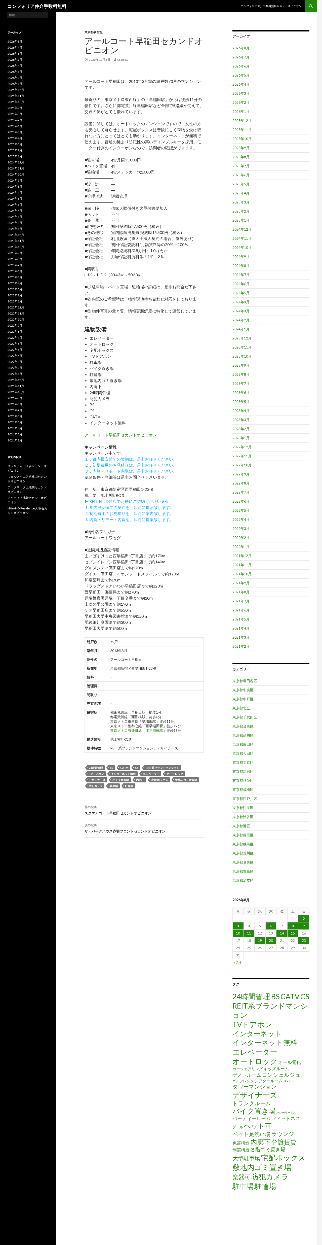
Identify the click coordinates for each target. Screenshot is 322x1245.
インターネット (256, 1033)
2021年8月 (241, 592)
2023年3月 (241, 420)
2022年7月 (241, 492)
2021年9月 (241, 583)
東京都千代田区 (244, 717)
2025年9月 (241, 148)
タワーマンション (254, 1086)
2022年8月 (241, 483)
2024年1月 (241, 329)
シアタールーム (268, 1080)
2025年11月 (242, 129)
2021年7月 (241, 601)
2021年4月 (241, 628)
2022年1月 (241, 546)
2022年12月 (242, 447)
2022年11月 (242, 456)
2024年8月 (241, 265)
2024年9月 (241, 256)
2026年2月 (241, 102)
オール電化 (289, 1062)
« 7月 (238, 962)
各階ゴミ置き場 (268, 1149)
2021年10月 (242, 574)
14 (282, 933)
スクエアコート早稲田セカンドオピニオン (118, 810)
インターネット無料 (123, 773)
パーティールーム (251, 1118)
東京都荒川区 (243, 853)
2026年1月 (241, 111)
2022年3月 (241, 528)
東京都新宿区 (94, 32)
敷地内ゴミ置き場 (186, 779)
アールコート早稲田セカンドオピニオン (121, 434)
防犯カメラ (96, 785)
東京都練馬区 (243, 844)
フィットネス (285, 1118)
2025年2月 (241, 211)
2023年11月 (242, 347)
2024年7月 (241, 274)
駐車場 (114, 785)
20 (271, 940)
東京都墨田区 (243, 744)
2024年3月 (241, 311)
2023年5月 (241, 401)
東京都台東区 (243, 726)
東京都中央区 (243, 690)
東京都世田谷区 (244, 681)
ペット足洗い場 (251, 1134)
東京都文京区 (243, 762)
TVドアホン (96, 773)
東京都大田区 (243, 753)
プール (237, 1127)
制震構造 (241, 1149)
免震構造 (241, 1143)
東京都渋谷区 (243, 817)
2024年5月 (241, 293)
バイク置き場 (120, 779)
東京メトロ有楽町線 (126, 730)
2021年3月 (241, 637)
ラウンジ (282, 1133)
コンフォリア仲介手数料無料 (37, 6)
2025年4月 (241, 193)
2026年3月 (241, 93)
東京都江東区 (243, 808)
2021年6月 (241, 610)
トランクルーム (251, 1103)
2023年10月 (242, 356)
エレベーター (151, 773)
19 (260, 940)
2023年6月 (241, 392)
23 (304, 940)
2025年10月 (242, 138)
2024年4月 (241, 302)
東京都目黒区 (243, 835)
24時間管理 (96, 767)
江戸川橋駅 (154, 730)
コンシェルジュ (281, 1074)
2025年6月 (241, 175)
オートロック (175, 773)
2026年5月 (241, 75)
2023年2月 (241, 429)
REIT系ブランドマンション (162, 767)
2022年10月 (242, 465)
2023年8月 (241, 374)
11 (249, 933)
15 (293, 933)
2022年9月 (241, 474)
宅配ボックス (159, 779)
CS (137, 767)
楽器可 (241, 1177)
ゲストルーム (246, 1075)
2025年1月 (241, 220)
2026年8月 (241, 48)
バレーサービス (286, 1112)
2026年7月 (241, 57)
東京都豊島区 (243, 871)
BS (111, 767)
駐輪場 (129, 785)
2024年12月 (242, 229)
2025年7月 (241, 166)
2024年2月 (241, 320)
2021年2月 (241, 646)
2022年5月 (241, 510)
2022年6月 (241, 501)
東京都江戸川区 (244, 799)
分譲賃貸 (284, 1142)
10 (238, 933)
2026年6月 (241, 66)
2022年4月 (241, 519)
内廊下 (140, 779)
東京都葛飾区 (243, 862)
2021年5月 (241, 619)
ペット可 (258, 1126)
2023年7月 (241, 383)
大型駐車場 (246, 1158)
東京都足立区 (243, 880)
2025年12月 (242, 120)
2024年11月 (242, 238)
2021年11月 (242, 565)
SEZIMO (122, 59)
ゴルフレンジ (243, 1081)
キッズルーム (276, 1068)
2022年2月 (241, 537)
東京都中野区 (243, 699)
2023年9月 (241, 365)
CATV (124, 767)
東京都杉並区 (243, 780)
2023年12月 (242, 338)
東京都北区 (241, 708)
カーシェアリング (247, 1069)
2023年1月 (241, 438)
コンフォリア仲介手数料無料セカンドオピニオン (271, 6)
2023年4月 (241, 410)
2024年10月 (242, 247)
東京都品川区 (243, 735)
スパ (286, 1081)
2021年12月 (242, 556)
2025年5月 (241, 184)
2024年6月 (241, 284)
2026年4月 (241, 84)
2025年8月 (241, 157)
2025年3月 (241, 202)
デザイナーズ (97, 779)
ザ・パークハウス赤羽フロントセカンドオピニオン (125, 828)
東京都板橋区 (243, 789)
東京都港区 (241, 826)
